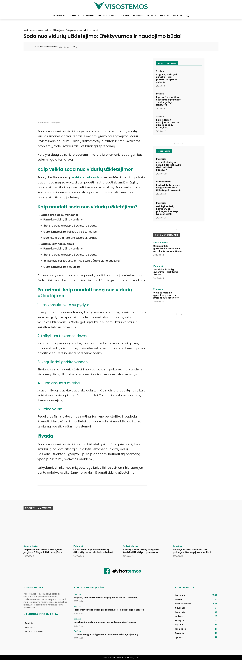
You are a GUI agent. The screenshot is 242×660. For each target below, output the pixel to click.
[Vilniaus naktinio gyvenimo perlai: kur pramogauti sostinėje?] (194, 297)
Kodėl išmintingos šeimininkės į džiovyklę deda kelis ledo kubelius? (169, 166)
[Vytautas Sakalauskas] (30, 46)
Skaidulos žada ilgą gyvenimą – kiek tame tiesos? (165, 272)
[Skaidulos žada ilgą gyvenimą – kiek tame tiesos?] (194, 273)
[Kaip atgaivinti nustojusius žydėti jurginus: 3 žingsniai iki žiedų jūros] (46, 528)
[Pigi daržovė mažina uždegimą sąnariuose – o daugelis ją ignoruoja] (192, 100)
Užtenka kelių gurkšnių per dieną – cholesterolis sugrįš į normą (106, 634)
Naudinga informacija (41, 614)
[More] (212, 47)
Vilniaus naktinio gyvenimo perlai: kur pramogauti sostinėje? (166, 295)
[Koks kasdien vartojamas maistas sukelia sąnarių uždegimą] (192, 123)
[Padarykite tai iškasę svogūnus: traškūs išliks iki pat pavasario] (192, 188)
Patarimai (161, 159)
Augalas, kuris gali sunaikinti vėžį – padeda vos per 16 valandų (166, 78)
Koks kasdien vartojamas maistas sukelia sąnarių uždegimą (167, 123)
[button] (187, 15)
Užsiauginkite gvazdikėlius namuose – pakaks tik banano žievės (167, 249)
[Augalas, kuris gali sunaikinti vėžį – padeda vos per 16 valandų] (192, 77)
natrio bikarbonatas (87, 177)
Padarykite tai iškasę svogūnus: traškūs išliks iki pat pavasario (168, 188)
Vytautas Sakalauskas (46, 46)
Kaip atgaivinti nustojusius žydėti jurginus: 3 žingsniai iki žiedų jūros (43, 551)
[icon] (106, 573)
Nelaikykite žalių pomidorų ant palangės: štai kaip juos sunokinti (167, 210)
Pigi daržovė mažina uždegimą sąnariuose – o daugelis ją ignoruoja (168, 101)
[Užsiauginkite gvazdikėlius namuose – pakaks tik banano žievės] (194, 250)
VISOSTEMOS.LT (34, 587)
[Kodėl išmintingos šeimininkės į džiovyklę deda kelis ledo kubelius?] (192, 165)
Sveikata (28, 30)
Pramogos (158, 289)
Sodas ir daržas (163, 182)
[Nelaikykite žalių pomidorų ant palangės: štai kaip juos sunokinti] (192, 209)
